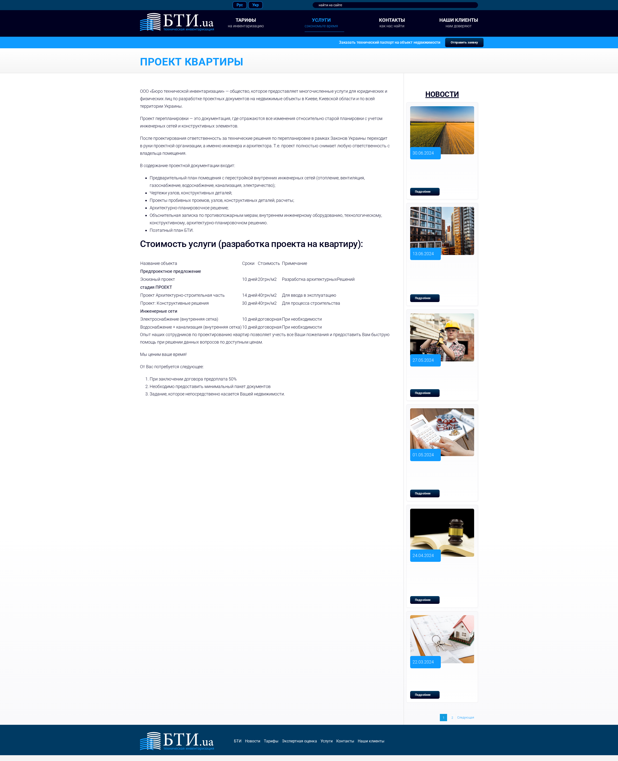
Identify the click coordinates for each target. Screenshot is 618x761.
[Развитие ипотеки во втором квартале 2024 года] (442, 618)
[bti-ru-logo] (177, 15)
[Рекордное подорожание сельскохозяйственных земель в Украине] (442, 109)
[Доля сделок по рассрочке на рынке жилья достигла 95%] (442, 411)
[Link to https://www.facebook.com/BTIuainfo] (139, 5)
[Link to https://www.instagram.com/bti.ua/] (150, 5)
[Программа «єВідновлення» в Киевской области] (442, 316)
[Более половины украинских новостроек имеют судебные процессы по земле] (442, 512)
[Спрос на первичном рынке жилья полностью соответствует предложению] (442, 210)
